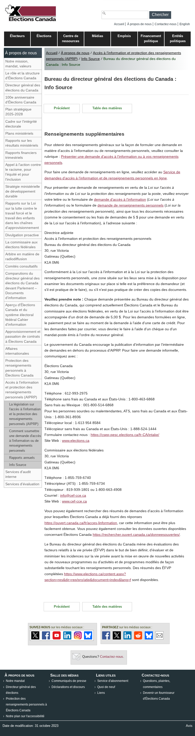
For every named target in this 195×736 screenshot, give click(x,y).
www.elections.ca (75, 441)
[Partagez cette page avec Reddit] (138, 638)
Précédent (62, 108)
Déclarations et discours (68, 686)
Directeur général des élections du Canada (22, 87)
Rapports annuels (22, 458)
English (185, 24)
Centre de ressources (70, 38)
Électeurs (17, 36)
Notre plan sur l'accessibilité (25, 716)
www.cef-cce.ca (74, 501)
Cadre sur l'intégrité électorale (21, 123)
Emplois (124, 36)
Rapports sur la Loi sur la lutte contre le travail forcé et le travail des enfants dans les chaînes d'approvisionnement (22, 215)
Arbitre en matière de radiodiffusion (22, 256)
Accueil (119, 24)
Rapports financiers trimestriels (21, 155)
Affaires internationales (17, 351)
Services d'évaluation (22, 484)
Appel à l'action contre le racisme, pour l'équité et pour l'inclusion (23, 172)
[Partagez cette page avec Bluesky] (149, 638)
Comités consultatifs (21, 266)
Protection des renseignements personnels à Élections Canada (19, 367)
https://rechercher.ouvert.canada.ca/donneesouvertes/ (136, 535)
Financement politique (151, 38)
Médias (97, 36)
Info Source (17, 465)
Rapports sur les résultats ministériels (21, 142)
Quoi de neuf (106, 686)
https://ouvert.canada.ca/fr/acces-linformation (80, 523)
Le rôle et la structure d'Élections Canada (22, 75)
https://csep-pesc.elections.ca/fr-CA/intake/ (125, 435)
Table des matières (107, 108)
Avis (189, 726)
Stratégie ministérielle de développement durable (22, 191)
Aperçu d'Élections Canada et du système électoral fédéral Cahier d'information (20, 314)
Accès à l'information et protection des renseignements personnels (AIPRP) (22, 389)
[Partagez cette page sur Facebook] (106, 638)
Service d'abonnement (112, 680)
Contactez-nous (165, 24)
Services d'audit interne (18, 474)
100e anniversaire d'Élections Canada (20, 99)
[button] (160, 15)
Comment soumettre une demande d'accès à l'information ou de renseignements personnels (25, 440)
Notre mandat (15, 680)
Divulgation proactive (22, 235)
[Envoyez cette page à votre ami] (159, 638)
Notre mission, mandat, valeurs (18, 63)
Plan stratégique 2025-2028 (18, 111)
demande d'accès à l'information (120, 199)
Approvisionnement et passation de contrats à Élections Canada (22, 336)
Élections (44, 36)
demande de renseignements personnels (131, 205)
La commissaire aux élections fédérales (21, 244)
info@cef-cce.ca (73, 495)
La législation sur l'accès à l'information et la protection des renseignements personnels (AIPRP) (25, 414)
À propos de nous (139, 24)
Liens (101, 692)
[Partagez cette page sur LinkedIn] (127, 638)
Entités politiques (178, 38)
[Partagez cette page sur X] (117, 638)
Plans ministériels (19, 133)
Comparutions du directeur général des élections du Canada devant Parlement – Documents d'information (22, 285)
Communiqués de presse (69, 680)
